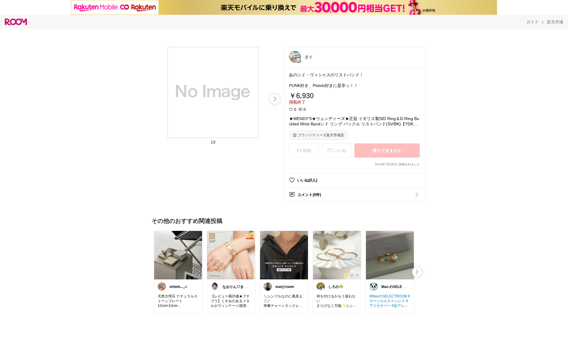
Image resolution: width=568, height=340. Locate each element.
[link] (178, 255)
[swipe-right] (275, 99)
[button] (295, 57)
